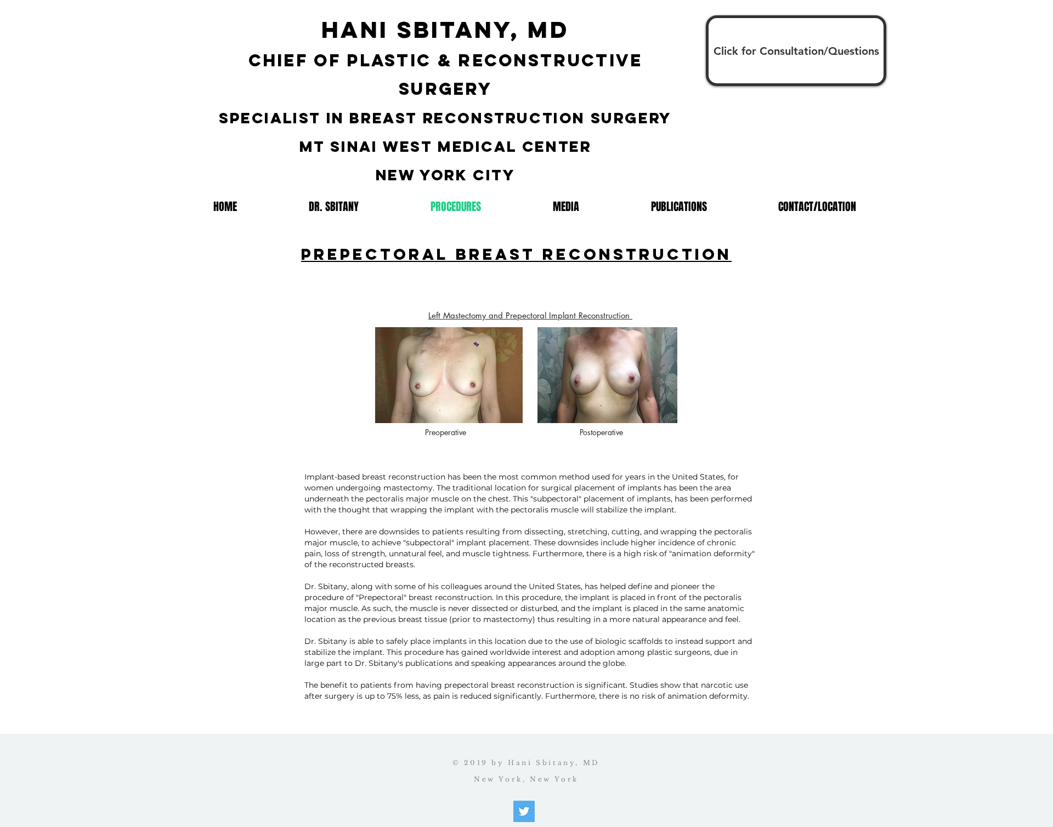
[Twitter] (524, 811)
